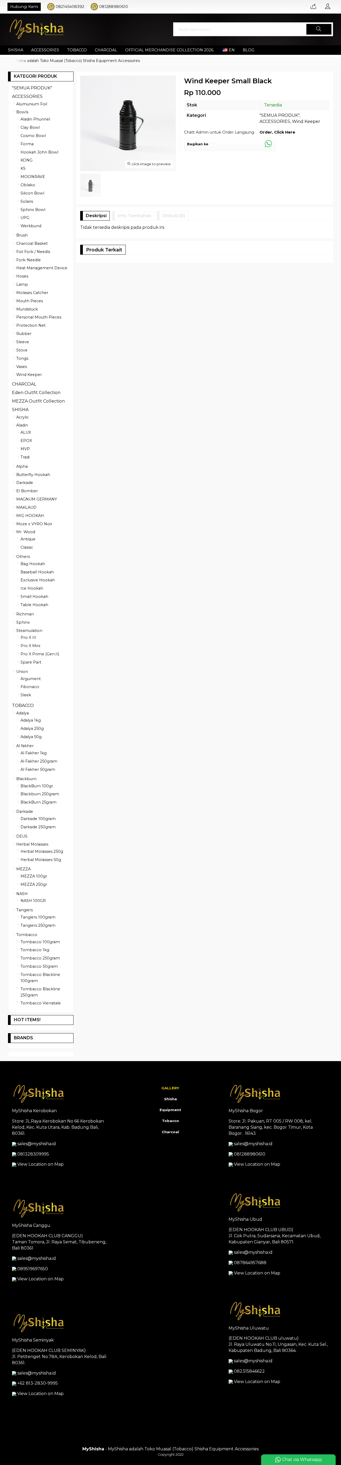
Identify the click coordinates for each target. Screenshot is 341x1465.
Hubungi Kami (24, 6)
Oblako (28, 185)
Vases (21, 366)
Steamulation (29, 630)
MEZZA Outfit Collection (38, 401)
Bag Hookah (33, 563)
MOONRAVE (33, 176)
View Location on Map (40, 1164)
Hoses (22, 276)
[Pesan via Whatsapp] (313, 6)
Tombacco (26, 934)
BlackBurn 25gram (38, 802)
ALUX (26, 432)
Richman (25, 614)
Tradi (25, 457)
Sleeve (22, 342)
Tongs (22, 358)
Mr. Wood (25, 531)
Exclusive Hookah (38, 580)
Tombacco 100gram (40, 942)
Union (22, 671)
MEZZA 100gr (34, 876)
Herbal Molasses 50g (41, 859)
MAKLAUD (26, 507)
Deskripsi (96, 215)
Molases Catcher (32, 292)
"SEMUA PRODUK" (279, 115)
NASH (22, 893)
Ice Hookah (32, 588)
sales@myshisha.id (36, 1143)
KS (23, 168)
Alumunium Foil (31, 104)
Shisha (170, 1099)
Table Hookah (34, 604)
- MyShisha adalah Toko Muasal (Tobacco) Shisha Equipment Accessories (170, 1448)
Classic (27, 547)
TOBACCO (77, 50)
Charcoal (170, 1132)
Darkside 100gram (38, 818)
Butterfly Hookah (33, 474)
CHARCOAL (106, 50)
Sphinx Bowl (33, 209)
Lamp (22, 284)
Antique (28, 539)
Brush (22, 235)
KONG (27, 160)
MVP (25, 448)
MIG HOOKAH (30, 515)
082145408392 (70, 6)
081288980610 (113, 6)
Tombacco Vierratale (41, 1003)
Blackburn (26, 778)
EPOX (26, 440)
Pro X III (28, 637)
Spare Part (31, 662)
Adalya (22, 713)
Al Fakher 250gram (39, 761)
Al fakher (25, 745)
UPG (25, 217)
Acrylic (22, 417)
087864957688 (250, 1262)
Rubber (23, 333)
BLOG (248, 50)
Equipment (170, 1110)
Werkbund (31, 226)
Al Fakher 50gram (38, 769)
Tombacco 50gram (39, 966)
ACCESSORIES (45, 50)
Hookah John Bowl (39, 152)
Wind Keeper (306, 121)
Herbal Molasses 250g (42, 851)
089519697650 (32, 1268)
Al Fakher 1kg (34, 753)
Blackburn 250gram (40, 794)
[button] (318, 29)
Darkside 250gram (38, 827)
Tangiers (24, 910)
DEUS (21, 836)
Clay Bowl (30, 127)
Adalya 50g (31, 736)
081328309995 (33, 1154)
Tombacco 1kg (35, 949)
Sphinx (23, 622)
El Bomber (27, 491)
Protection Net (31, 325)
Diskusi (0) (174, 215)
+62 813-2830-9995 (37, 1383)
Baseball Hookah (37, 572)
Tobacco (170, 1121)
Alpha (22, 466)
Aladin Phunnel (35, 119)
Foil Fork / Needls (33, 251)
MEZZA (23, 869)
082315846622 (249, 1371)
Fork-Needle (28, 260)
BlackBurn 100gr (37, 786)
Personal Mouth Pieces (38, 317)
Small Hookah (34, 596)
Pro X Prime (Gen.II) (40, 654)
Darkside (24, 482)
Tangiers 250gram (38, 925)
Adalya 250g (32, 728)
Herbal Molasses (32, 844)
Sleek (26, 695)
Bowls (22, 112)
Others (23, 556)
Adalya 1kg (31, 720)
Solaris (27, 201)
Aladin (22, 425)
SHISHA (15, 50)
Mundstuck (27, 309)
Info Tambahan (134, 215)
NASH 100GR (33, 900)
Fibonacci (30, 686)
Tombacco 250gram (40, 958)
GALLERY (170, 1088)
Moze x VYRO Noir (34, 524)
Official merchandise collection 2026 (169, 50)
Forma (27, 144)
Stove (21, 350)
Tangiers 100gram (38, 917)
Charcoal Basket (32, 243)
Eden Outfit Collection (36, 392)
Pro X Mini (30, 645)
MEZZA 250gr (34, 884)
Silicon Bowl (32, 193)
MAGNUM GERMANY (36, 499)
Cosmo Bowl (33, 135)
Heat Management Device (41, 268)
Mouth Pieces (29, 301)
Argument (31, 678)
